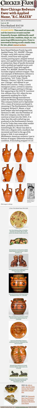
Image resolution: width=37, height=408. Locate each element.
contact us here (19, 45)
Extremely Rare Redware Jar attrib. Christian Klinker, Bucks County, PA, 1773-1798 (18, 367)
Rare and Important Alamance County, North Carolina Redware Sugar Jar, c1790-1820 (18, 318)
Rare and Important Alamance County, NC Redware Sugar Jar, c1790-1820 (18, 294)
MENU (35, 4)
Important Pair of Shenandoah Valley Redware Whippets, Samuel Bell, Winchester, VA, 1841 (18, 380)
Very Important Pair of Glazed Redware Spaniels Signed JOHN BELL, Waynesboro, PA (18, 270)
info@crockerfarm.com (22, 407)
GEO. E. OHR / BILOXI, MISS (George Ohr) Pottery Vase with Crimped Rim (28, 388)
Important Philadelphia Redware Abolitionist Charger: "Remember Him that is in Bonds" (18, 342)
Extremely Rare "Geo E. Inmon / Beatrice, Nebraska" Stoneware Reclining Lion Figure (28, 399)
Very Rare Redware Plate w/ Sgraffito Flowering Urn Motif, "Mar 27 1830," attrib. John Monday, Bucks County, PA (18, 231)
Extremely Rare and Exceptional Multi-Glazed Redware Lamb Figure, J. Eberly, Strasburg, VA (18, 251)
